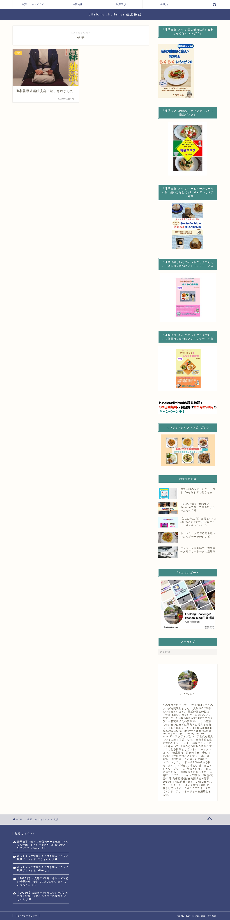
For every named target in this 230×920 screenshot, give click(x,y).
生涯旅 (164, 4)
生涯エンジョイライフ (34, 4)
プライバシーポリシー (26, 916)
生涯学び (121, 4)
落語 (56, 819)
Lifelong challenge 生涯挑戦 (115, 14)
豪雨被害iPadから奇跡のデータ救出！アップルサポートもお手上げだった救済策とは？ (43, 845)
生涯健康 (78, 4)
